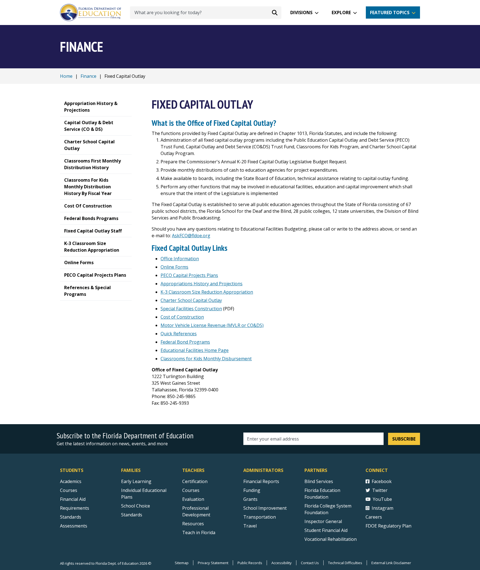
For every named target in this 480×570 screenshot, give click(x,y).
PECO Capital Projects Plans (189, 275)
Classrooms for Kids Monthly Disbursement (206, 359)
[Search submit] (274, 12)
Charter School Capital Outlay (191, 300)
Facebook (382, 481)
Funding (251, 490)
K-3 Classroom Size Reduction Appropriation (207, 292)
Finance (88, 76)
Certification (195, 481)
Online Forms (174, 267)
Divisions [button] (301, 12)
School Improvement (265, 508)
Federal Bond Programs (185, 342)
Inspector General (323, 521)
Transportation (259, 517)
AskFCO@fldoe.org (191, 235)
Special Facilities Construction (191, 309)
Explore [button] (341, 12)
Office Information (180, 259)
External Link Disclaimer (391, 562)
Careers (374, 517)
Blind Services (318, 481)
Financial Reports (261, 481)
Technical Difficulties (345, 562)
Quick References (179, 334)
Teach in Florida (198, 532)
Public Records (250, 562)
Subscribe (404, 439)
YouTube (382, 499)
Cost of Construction (182, 317)
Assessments (73, 526)
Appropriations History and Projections (201, 284)
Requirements (74, 508)
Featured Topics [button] (389, 12)
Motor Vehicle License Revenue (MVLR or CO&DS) (212, 325)
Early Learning (136, 481)
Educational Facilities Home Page (195, 350)
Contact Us (310, 562)
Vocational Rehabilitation (330, 539)
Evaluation (193, 499)
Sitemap (182, 562)
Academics (70, 481)
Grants (250, 499)
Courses (68, 490)
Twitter (380, 490)
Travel (250, 526)
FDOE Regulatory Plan (388, 526)
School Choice (135, 506)
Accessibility (281, 562)
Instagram (382, 508)
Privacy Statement (213, 562)
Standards (70, 517)
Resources (193, 524)
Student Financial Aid (326, 530)
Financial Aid (73, 499)
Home (66, 76)
